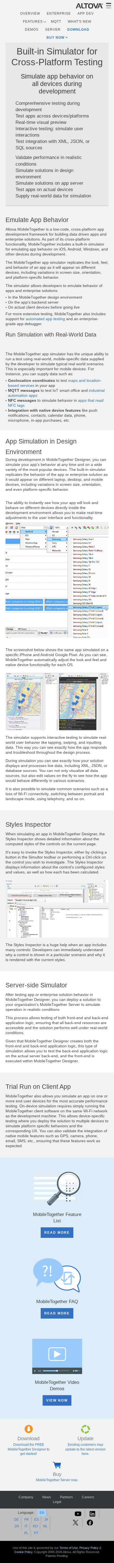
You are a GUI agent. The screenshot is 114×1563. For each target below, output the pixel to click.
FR (26, 1520)
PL (26, 1533)
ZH (17, 1526)
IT (26, 1526)
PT (36, 1533)
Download (78, 30)
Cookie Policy (23, 1552)
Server (53, 30)
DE (16, 1520)
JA (46, 1520)
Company (26, 1497)
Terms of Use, (69, 1547)
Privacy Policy (89, 1547)
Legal (57, 1502)
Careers (88, 1497)
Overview (30, 13)
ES (36, 1520)
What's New (79, 22)
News (46, 1497)
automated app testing (45, 319)
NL (45, 1526)
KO (35, 1526)
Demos (31, 30)
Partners (66, 1497)
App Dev (85, 13)
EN (42, 1513)
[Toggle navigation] (108, 5)
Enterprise (59, 13)
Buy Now (55, 38)
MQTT (56, 22)
